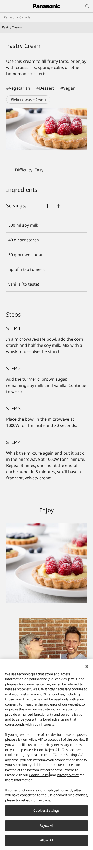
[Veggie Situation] (46, 621)
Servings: (16, 205)
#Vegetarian (18, 88)
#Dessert (45, 88)
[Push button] (36, 205)
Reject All (46, 825)
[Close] (86, 666)
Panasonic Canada (17, 17)
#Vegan (67, 88)
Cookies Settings (46, 810)
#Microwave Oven (28, 99)
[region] (46, 754)
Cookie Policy (39, 774)
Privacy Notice (68, 774)
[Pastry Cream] (46, 129)
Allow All (46, 840)
